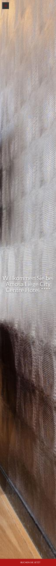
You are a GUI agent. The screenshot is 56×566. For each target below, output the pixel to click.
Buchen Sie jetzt (30, 562)
